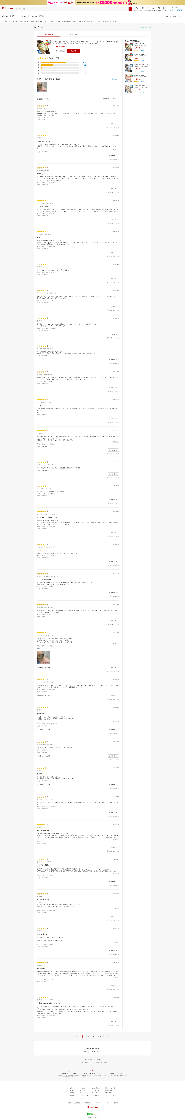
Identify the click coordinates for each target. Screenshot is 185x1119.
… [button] (9, 21)
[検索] (130, 9)
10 (103, 1036)
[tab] (48, 34)
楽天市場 (4, 21)
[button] (142, 9)
